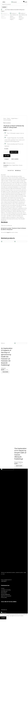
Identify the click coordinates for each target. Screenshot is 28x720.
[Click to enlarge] (3, 9)
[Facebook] (2, 605)
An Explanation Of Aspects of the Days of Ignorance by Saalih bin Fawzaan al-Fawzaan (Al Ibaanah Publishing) (6, 356)
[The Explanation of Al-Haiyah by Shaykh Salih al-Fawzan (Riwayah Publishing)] (20, 291)
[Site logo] (14, 2)
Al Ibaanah (3, 368)
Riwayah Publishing (18, 462)
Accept (3, 617)
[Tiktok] (10, 605)
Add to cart (14, 152)
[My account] (21, 2)
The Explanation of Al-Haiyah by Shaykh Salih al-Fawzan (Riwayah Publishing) (20, 453)
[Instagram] (6, 605)
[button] (18, 465)
